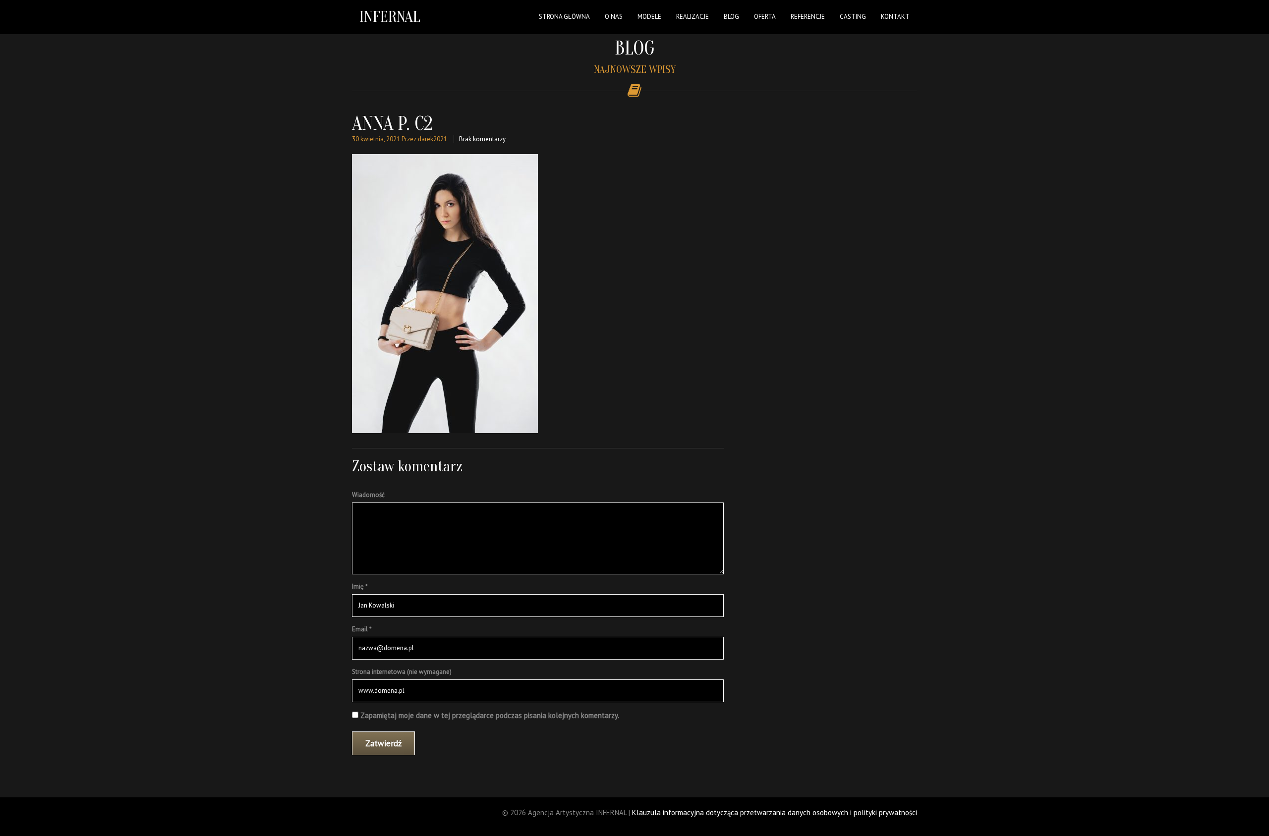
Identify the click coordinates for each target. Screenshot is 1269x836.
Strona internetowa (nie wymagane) (402, 672)
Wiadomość (368, 495)
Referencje (808, 16)
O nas (614, 16)
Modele (649, 16)
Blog (731, 16)
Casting (853, 16)
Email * (362, 629)
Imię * (360, 586)
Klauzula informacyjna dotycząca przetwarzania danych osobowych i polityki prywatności (774, 812)
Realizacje (692, 16)
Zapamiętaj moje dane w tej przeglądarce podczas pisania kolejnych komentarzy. (489, 715)
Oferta (765, 16)
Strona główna (564, 16)
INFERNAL (389, 16)
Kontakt (895, 16)
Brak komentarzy (482, 139)
